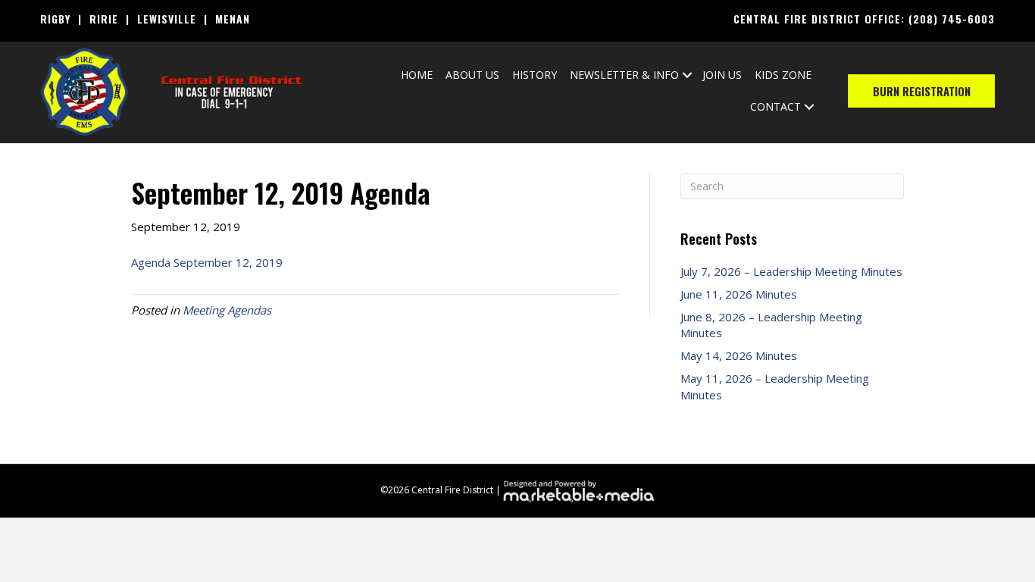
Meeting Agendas (227, 310)
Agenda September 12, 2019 (207, 262)
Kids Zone (783, 74)
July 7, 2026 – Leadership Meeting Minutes (791, 271)
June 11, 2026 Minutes (738, 294)
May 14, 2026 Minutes (738, 355)
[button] (687, 75)
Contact (775, 106)
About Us (472, 74)
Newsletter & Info (624, 74)
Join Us (722, 74)
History (534, 74)
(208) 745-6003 (951, 19)
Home (417, 74)
